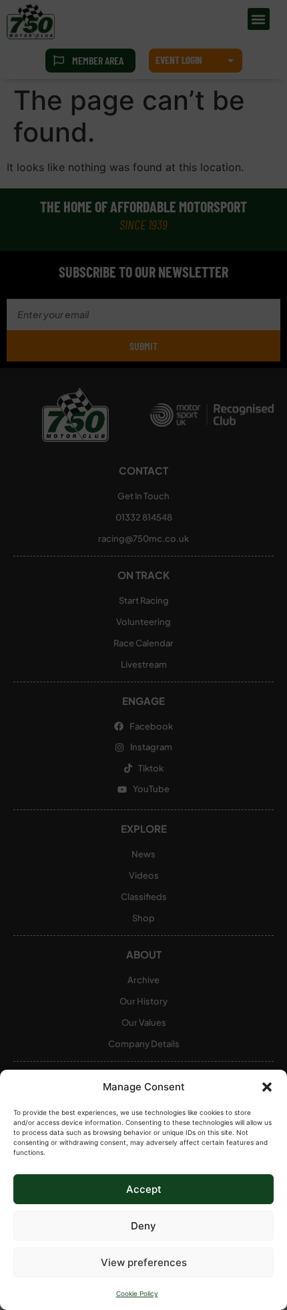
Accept (144, 1189)
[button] (267, 1087)
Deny (143, 1225)
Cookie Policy (137, 1293)
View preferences (144, 1262)
